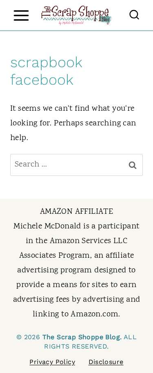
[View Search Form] (134, 15)
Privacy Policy (52, 362)
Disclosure (106, 362)
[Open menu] (21, 15)
